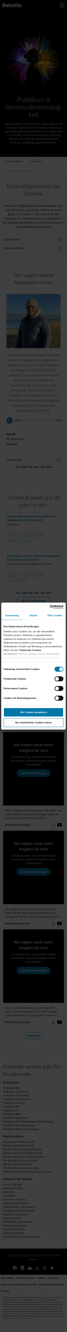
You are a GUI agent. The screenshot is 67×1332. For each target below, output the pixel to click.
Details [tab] (33, 615)
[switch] (59, 678)
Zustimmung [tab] (12, 615)
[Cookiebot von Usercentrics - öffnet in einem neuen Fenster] (49, 607)
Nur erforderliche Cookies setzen (33, 722)
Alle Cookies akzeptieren (33, 712)
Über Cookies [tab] (55, 615)
